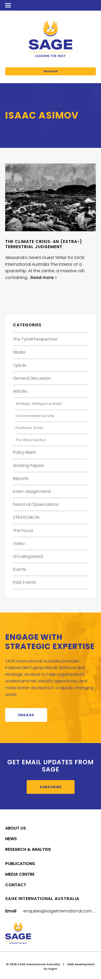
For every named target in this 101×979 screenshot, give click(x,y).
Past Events (24, 582)
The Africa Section (31, 439)
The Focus (23, 531)
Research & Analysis (28, 849)
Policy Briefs (24, 452)
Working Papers (28, 466)
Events (19, 569)
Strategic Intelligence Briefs (39, 403)
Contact (15, 885)
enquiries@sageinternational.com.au (60, 911)
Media (19, 352)
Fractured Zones (29, 427)
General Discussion (32, 378)
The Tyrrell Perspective (35, 339)
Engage (51, 71)
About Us (15, 828)
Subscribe (51, 786)
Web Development (81, 964)
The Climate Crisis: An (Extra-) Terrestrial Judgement (43, 244)
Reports (20, 478)
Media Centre (19, 874)
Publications (20, 864)
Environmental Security (35, 415)
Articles (20, 391)
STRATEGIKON (26, 517)
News (11, 839)
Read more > (44, 277)
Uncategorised (28, 556)
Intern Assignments (32, 491)
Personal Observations (36, 504)
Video (19, 543)
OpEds (19, 365)
